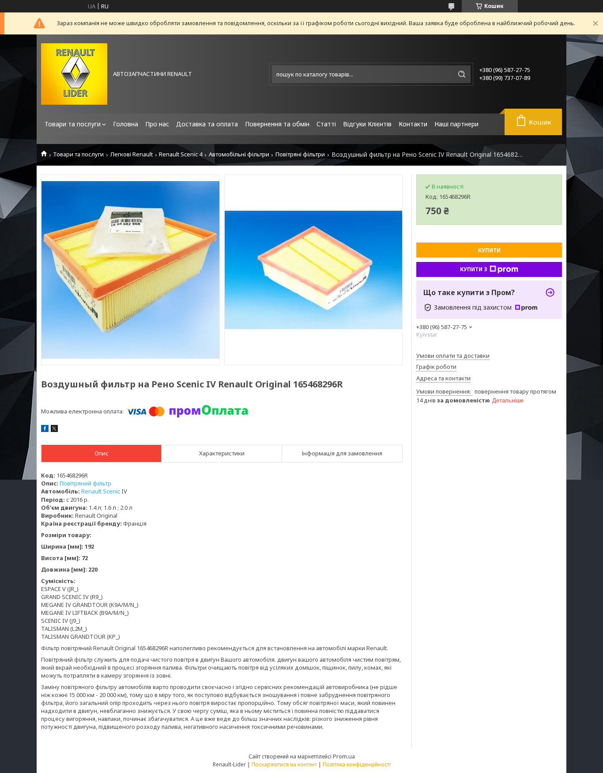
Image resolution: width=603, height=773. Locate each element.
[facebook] (45, 430)
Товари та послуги (73, 124)
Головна (125, 124)
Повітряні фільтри (300, 154)
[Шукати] (462, 74)
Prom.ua (344, 756)
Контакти (413, 124)
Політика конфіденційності (357, 764)
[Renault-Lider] (74, 74)
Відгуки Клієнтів (367, 124)
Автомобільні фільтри (239, 154)
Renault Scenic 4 (180, 154)
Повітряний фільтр (85, 483)
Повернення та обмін (277, 124)
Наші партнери (456, 124)
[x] (54, 430)
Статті (326, 124)
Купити (489, 250)
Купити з (473, 269)
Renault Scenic (100, 491)
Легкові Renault (131, 154)
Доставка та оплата (207, 124)
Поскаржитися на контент (284, 764)
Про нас (157, 124)
